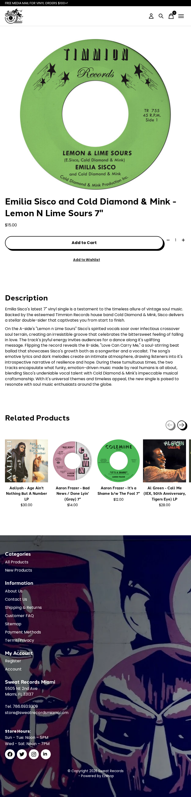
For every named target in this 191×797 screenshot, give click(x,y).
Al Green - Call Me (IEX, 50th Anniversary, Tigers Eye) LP (164, 493)
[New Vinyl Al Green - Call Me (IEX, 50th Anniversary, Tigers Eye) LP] (164, 460)
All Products (16, 562)
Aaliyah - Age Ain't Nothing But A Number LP (26, 493)
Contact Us (16, 599)
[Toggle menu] (181, 16)
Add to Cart (84, 243)
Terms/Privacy (19, 640)
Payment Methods (23, 632)
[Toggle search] (161, 16)
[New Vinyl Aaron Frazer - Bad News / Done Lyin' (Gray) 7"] (72, 460)
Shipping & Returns (23, 607)
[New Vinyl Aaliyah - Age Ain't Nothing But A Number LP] (26, 460)
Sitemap (13, 624)
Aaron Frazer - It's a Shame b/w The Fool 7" (118, 490)
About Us (14, 591)
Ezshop (108, 776)
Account (13, 669)
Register (13, 661)
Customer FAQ (19, 616)
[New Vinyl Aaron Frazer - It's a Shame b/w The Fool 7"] (118, 460)
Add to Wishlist (86, 259)
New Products (18, 570)
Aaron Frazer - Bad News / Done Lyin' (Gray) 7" (73, 493)
